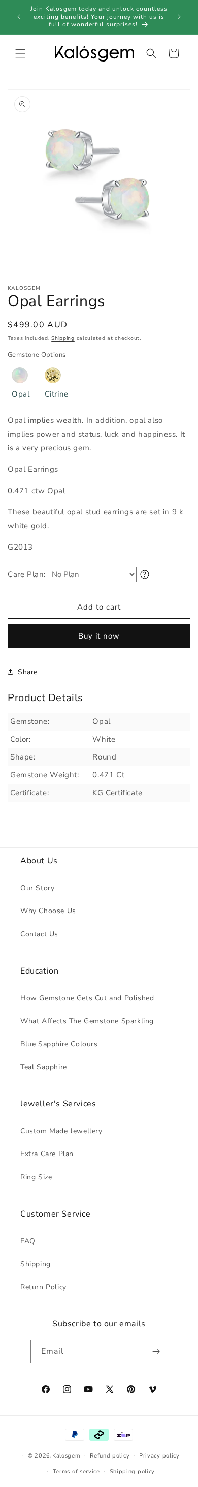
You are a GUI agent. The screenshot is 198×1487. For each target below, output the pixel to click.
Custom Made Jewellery (61, 1131)
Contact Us (39, 934)
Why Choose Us (48, 911)
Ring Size (36, 1177)
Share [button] (28, 672)
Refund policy (109, 1456)
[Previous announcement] (19, 17)
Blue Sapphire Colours (59, 1044)
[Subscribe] (156, 1351)
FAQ (28, 1241)
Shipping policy (132, 1471)
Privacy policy (159, 1456)
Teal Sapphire (43, 1067)
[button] (20, 53)
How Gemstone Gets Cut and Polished (87, 998)
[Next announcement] (179, 17)
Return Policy (43, 1287)
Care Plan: (27, 574)
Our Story (37, 888)
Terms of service (76, 1471)
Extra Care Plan (47, 1154)
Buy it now (99, 636)
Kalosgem (66, 1456)
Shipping (63, 338)
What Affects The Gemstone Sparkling (87, 1021)
